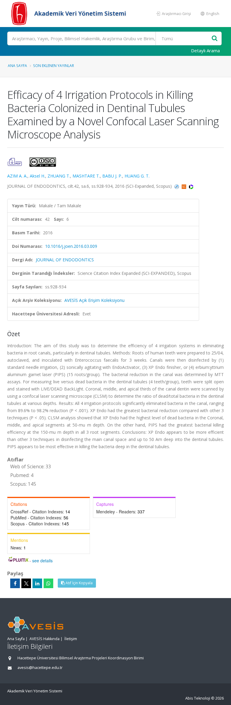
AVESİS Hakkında (44, 638)
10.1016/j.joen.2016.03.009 (71, 246)
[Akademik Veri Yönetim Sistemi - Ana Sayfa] (20, 13)
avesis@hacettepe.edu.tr (40, 667)
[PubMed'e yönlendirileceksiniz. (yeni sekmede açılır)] (177, 186)
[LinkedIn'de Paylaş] (37, 583)
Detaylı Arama (205, 50)
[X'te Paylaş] (26, 583)
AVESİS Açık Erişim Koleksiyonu (94, 300)
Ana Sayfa (17, 65)
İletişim (70, 638)
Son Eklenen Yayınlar (53, 65)
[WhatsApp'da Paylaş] (48, 583)
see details (42, 561)
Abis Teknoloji (197, 698)
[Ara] (214, 38)
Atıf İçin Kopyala (79, 582)
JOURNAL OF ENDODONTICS (65, 260)
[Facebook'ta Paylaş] (15, 583)
